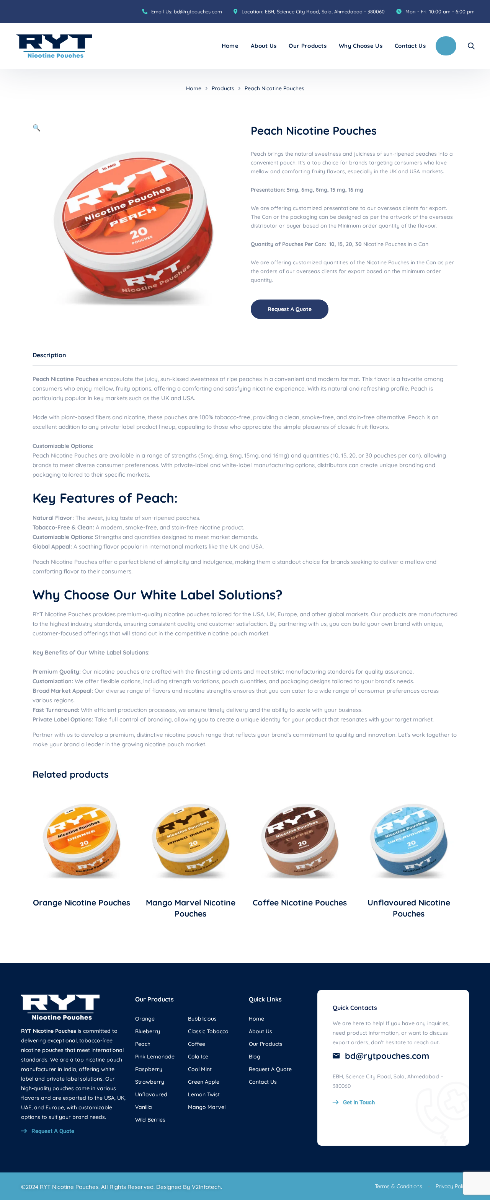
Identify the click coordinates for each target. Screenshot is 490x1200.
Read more (81, 883)
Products (223, 88)
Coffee (196, 1043)
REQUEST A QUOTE (446, 45)
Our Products (308, 45)
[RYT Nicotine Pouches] (54, 46)
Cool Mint (200, 1069)
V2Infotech (206, 1186)
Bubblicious (202, 1018)
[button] (37, 128)
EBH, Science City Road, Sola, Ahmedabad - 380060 (325, 11)
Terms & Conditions (398, 1186)
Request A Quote (290, 309)
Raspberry (148, 1069)
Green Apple (203, 1081)
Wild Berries (150, 1119)
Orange (145, 1018)
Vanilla (143, 1107)
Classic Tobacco (208, 1031)
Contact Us (410, 45)
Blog (254, 1056)
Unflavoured (151, 1094)
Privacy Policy (452, 1186)
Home (230, 45)
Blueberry (147, 1031)
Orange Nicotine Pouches (81, 902)
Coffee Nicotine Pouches (300, 902)
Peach (142, 1043)
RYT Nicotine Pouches (62, 614)
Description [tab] (49, 355)
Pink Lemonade (155, 1056)
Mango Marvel (206, 1107)
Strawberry (149, 1081)
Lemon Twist (204, 1094)
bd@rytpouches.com (198, 11)
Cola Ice (198, 1056)
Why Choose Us (360, 45)
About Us (263, 45)
